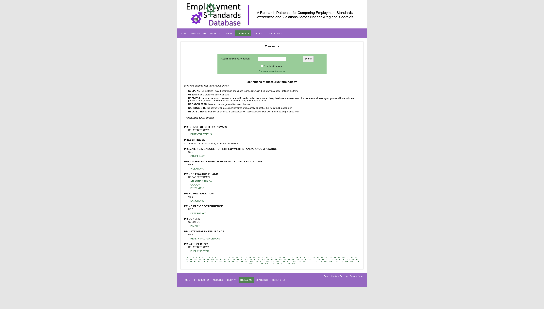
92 (216, 261)
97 (237, 261)
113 (320, 261)
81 (344, 259)
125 (272, 263)
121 (250, 263)
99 (246, 261)
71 (302, 259)
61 (259, 259)
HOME (183, 33)
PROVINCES (197, 188)
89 (203, 261)
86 (191, 261)
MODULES (214, 33)
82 (348, 259)
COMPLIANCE (198, 156)
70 (297, 259)
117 (341, 261)
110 (304, 261)
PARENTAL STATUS (201, 134)
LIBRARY (228, 33)
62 (263, 259)
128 (288, 263)
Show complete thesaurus (272, 71)
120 (357, 261)
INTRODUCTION (198, 33)
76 (323, 259)
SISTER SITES (275, 33)
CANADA (195, 185)
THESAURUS (243, 33)
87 (195, 261)
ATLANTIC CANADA (201, 181)
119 (351, 261)
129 (293, 263)
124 (266, 263)
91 (212, 261)
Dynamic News (356, 276)
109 (299, 261)
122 (256, 263)
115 (330, 261)
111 (309, 261)
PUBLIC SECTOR (199, 251)
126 (277, 263)
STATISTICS (258, 33)
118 (346, 261)
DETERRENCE (198, 213)
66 (280, 259)
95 (229, 261)
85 (186, 261)
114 (325, 261)
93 (220, 261)
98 (242, 261)
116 (336, 261)
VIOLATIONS (197, 169)
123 (261, 263)
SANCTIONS (197, 201)
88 (199, 261)
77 (327, 259)
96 (233, 261)
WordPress (340, 276)
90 (208, 261)
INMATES (195, 226)
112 (315, 261)
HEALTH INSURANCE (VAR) (205, 238)
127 (282, 263)
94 (225, 261)
